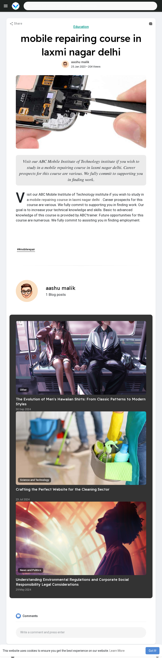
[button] (90, 6)
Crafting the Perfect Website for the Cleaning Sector (62, 489)
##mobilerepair (26, 249)
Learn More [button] (117, 650)
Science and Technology (34, 480)
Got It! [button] (152, 650)
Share (17, 23)
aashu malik (80, 62)
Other (23, 389)
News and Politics (30, 570)
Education (81, 27)
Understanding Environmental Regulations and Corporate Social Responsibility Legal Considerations (72, 582)
